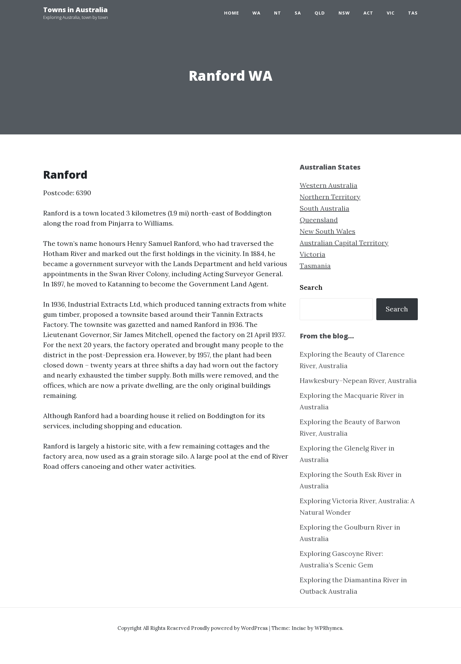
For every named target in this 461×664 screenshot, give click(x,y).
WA (256, 13)
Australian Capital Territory (344, 242)
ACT (368, 13)
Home (231, 13)
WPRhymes (328, 628)
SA (298, 13)
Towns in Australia (75, 9)
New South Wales (327, 231)
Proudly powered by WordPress (230, 628)
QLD (320, 13)
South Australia (324, 208)
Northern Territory (330, 197)
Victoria (312, 254)
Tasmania (315, 265)
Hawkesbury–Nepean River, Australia (358, 380)
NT (277, 13)
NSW (344, 13)
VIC (391, 13)
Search (311, 287)
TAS (413, 13)
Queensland (319, 219)
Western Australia (328, 185)
